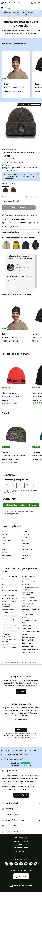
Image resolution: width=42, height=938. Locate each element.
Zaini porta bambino (9, 647)
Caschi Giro (26, 626)
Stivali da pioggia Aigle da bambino (30, 588)
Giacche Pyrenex (28, 598)
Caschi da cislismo (9, 644)
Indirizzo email (21, 720)
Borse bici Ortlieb (28, 640)
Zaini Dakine (26, 617)
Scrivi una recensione (9, 159)
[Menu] (2, 8)
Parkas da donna (8, 582)
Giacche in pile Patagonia (27, 594)
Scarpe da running (8, 631)
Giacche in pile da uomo (11, 598)
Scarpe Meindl (27, 614)
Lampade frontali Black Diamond (30, 610)
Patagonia (5, 531)
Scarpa (24, 537)
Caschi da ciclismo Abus (31, 649)
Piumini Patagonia (28, 652)
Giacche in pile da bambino (29, 583)
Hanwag (25, 552)
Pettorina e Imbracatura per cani (31, 633)
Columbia (25, 534)
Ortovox (4, 534)
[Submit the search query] (39, 8)
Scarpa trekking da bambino (9, 640)
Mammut (25, 543)
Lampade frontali (8, 610)
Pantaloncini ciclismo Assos (30, 621)
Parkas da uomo (8, 595)
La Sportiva (6, 540)
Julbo (24, 546)
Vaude (24, 540)
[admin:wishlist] (38, 207)
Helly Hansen (6, 555)
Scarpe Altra (26, 643)
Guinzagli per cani (28, 637)
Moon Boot (6, 552)
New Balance (27, 549)
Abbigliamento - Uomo (17, 662)
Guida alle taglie (33, 197)
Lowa (3, 543)
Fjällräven (25, 531)
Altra (3, 546)
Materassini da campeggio (7, 606)
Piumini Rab (26, 629)
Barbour (5, 558)
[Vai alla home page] (3, 662)
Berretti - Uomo (31, 662)
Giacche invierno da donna (9, 578)
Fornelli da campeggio (10, 616)
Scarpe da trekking (9, 625)
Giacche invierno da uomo (9, 591)
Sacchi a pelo (7, 613)
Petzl (23, 558)
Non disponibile (18, 207)
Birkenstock (26, 555)
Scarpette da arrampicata (6, 635)
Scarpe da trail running (10, 628)
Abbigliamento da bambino (28, 578)
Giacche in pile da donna (8, 586)
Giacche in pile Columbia (27, 605)
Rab (3, 537)
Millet (3, 549)
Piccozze (5, 622)
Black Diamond (9, 149)
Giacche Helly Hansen (30, 601)
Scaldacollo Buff (28, 646)
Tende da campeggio (10, 601)
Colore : (8, 184)
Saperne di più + (8, 179)
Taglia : (5, 197)
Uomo (7, 662)
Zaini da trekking (8, 619)
